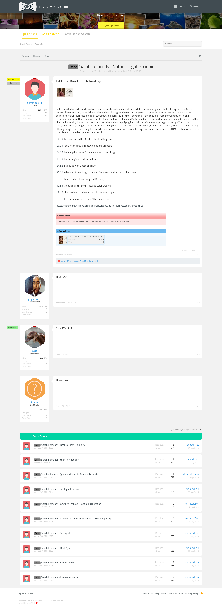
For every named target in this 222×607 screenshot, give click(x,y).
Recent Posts (40, 44)
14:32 (60, 165)
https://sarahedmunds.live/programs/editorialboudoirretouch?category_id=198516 (100, 205)
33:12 (60, 179)
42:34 (60, 185)
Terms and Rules (176, 593)
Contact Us (148, 593)
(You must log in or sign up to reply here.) (186, 430)
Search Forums (26, 44)
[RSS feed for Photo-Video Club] (201, 593)
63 (46, 309)
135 (46, 118)
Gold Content (50, 34)
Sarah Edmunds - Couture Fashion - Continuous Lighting (71, 504)
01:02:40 (61, 199)
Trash (98, 71)
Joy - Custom (24, 593)
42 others (89, 261)
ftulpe (58, 406)
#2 (198, 303)
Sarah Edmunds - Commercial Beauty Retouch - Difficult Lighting (76, 518)
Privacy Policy (191, 593)
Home (163, 593)
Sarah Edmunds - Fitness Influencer (60, 577)
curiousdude (192, 489)
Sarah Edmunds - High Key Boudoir (60, 459)
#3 (198, 354)
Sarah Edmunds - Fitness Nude (57, 562)
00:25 (60, 145)
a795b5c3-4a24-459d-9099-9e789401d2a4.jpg (88, 237)
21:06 (60, 172)
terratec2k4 (120, 71)
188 (46, 413)
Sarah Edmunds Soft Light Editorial (60, 489)
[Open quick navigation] (200, 56)
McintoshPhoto (191, 474)
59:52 (60, 192)
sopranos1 (77, 261)
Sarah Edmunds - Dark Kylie (56, 548)
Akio (58, 354)
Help (157, 593)
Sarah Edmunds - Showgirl (55, 533)
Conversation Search (77, 34)
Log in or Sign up (189, 6)
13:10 (60, 159)
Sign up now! (111, 25)
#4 (198, 406)
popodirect (60, 303)
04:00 (60, 152)
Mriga (69, 261)
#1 (198, 255)
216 (46, 113)
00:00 (60, 139)
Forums (32, 34)
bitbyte (64, 261)
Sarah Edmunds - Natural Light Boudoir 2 (63, 445)
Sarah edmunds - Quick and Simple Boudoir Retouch (69, 474)
